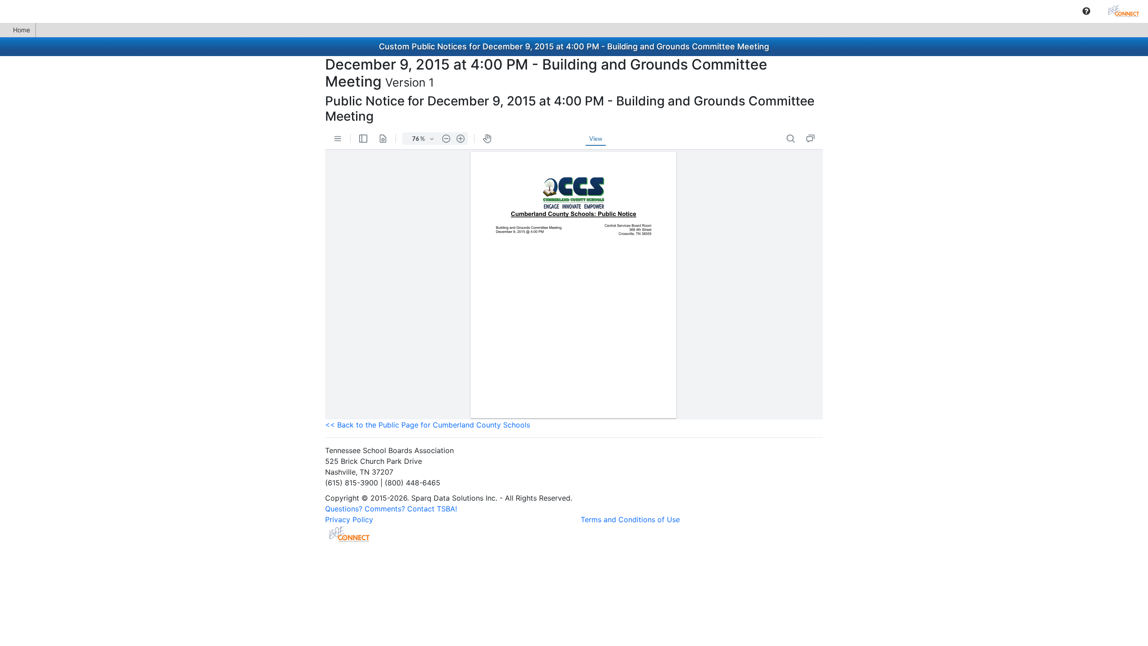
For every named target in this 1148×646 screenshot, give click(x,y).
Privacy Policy (349, 519)
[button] (1086, 11)
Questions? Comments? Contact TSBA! (391, 508)
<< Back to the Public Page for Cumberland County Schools (427, 424)
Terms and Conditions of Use (630, 519)
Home (21, 30)
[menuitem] (1086, 11)
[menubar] (574, 11)
